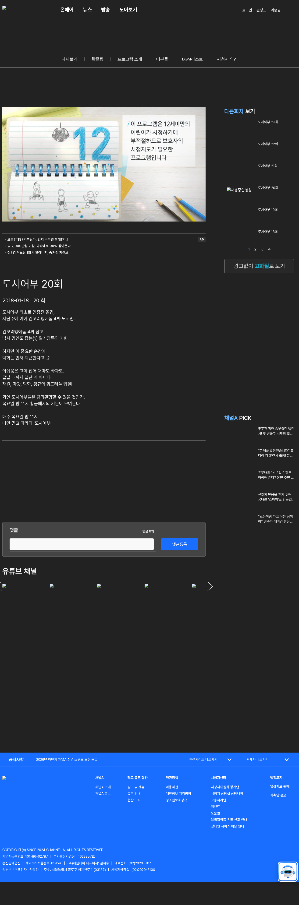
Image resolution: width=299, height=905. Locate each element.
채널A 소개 (103, 787)
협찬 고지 (134, 800)
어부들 (162, 59)
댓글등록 (179, 544)
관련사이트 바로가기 (203, 759)
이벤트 (215, 807)
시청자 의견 (227, 59)
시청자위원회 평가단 (225, 787)
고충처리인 (218, 800)
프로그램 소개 (129, 59)
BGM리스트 (192, 59)
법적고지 (276, 778)
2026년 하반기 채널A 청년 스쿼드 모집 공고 (67, 759)
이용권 (276, 10)
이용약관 (172, 787)
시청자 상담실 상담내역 (227, 794)
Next (210, 586)
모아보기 (128, 10)
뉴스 (87, 10)
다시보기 (69, 59)
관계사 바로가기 (257, 759)
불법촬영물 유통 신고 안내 (229, 820)
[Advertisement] (170, 477)
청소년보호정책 (176, 800)
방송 (105, 10)
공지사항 (16, 759)
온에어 (67, 10)
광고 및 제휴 (136, 787)
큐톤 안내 (134, 794)
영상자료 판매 (279, 786)
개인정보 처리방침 (178, 794)
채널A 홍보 (103, 794)
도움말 (215, 813)
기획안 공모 (278, 795)
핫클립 (97, 59)
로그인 (247, 10)
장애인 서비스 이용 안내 (227, 826)
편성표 (261, 10)
